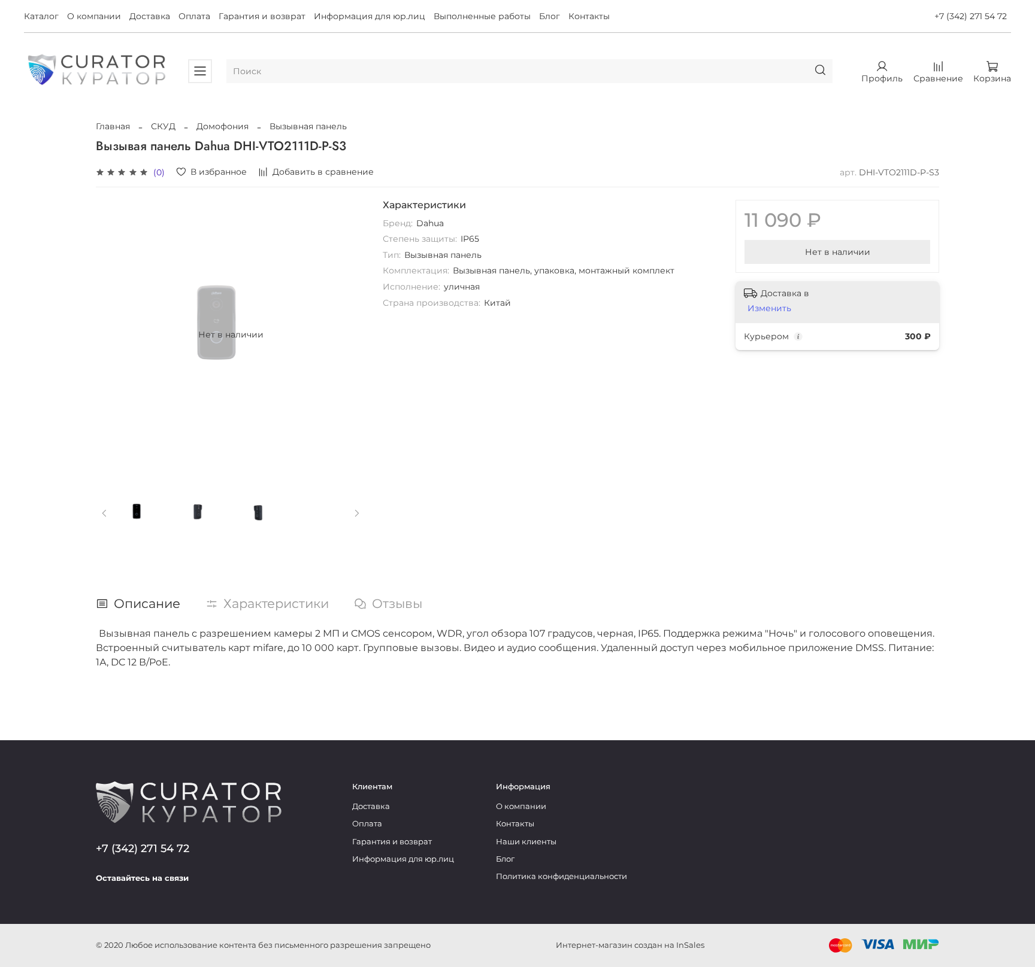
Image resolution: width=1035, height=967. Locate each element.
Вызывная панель (308, 126)
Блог (549, 16)
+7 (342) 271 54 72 (970, 16)
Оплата (194, 16)
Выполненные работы (482, 16)
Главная (113, 126)
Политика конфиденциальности (561, 876)
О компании (94, 16)
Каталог (41, 16)
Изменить (769, 308)
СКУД (163, 126)
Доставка (149, 16)
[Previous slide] (112, 334)
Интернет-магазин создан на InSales (630, 945)
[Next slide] (349, 334)
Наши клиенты (526, 841)
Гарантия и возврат (262, 16)
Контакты (589, 16)
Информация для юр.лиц (369, 16)
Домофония (222, 126)
